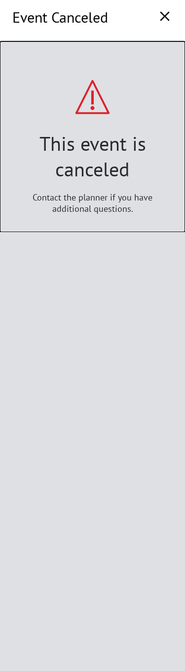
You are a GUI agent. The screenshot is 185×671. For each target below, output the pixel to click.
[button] (165, 17)
